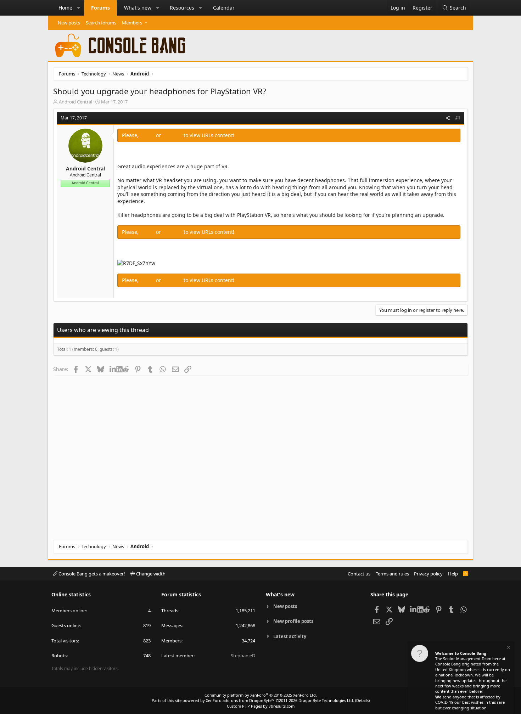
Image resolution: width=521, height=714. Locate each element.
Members (132, 22)
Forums (100, 7)
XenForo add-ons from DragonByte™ (240, 700)
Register (173, 135)
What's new (137, 7)
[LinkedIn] (113, 369)
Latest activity (289, 636)
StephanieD (243, 655)
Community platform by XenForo (261, 695)
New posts (69, 22)
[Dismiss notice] (508, 648)
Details (362, 700)
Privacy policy (428, 573)
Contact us (359, 573)
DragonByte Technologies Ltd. (326, 700)
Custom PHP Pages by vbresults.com (261, 706)
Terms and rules (392, 573)
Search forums (101, 22)
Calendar (224, 7)
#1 (457, 118)
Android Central (75, 102)
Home (65, 7)
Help (453, 573)
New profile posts (293, 621)
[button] (78, 8)
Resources (182, 7)
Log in (148, 135)
